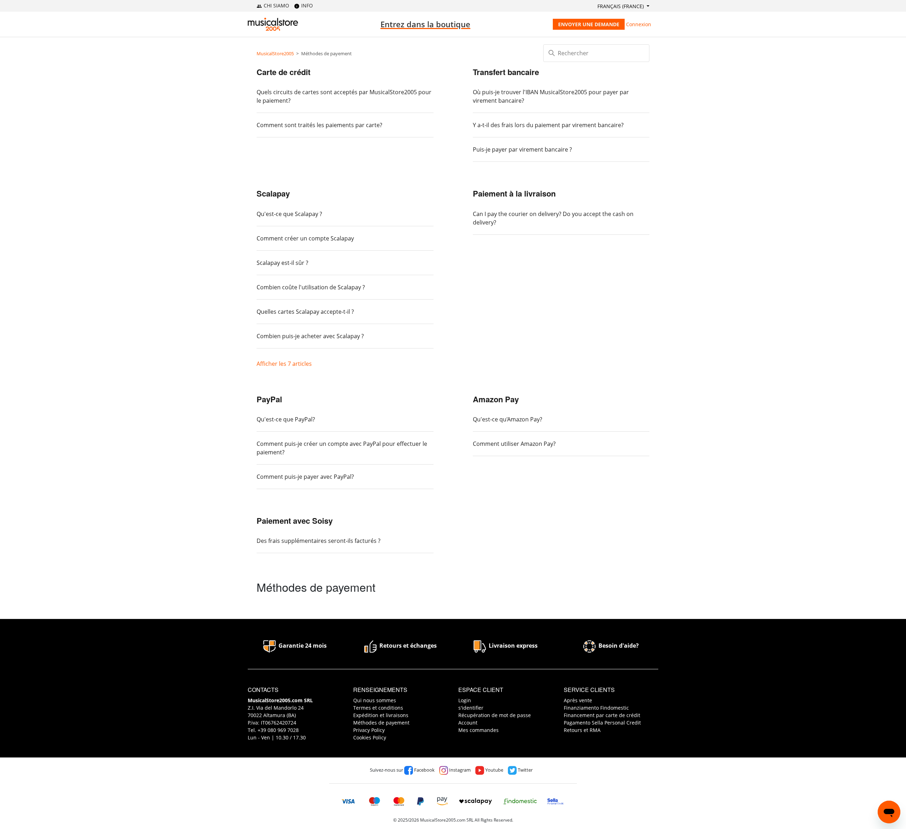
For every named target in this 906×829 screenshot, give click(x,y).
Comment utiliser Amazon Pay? (514, 444)
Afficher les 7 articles (284, 364)
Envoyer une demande (588, 24)
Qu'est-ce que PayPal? (286, 419)
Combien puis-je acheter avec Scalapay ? (310, 336)
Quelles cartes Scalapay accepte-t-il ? (305, 312)
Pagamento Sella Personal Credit (602, 722)
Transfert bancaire (506, 72)
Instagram (459, 770)
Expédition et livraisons (380, 715)
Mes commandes (478, 730)
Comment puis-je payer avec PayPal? (305, 477)
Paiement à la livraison (514, 193)
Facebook (424, 770)
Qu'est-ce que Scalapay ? (289, 214)
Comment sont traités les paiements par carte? (319, 125)
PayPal (269, 399)
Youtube (493, 770)
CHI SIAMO (275, 5)
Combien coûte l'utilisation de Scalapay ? (311, 287)
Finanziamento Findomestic (596, 707)
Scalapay (273, 193)
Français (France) (621, 6)
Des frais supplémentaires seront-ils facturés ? (318, 541)
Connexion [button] (638, 24)
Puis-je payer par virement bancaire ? (522, 149)
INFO (306, 5)
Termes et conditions (378, 707)
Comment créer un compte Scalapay (305, 238)
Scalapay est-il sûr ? (282, 263)
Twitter (525, 770)
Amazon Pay (496, 399)
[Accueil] (273, 24)
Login (464, 700)
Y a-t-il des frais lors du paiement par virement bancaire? (548, 125)
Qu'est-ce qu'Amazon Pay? (507, 419)
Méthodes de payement (381, 722)
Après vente (578, 700)
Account (467, 722)
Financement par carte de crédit (602, 715)
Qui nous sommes (374, 700)
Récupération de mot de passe (494, 715)
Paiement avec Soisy (295, 520)
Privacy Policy (369, 730)
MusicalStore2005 (275, 53)
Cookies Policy (369, 737)
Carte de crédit (283, 72)
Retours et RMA (582, 730)
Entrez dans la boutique (425, 24)
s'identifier (470, 707)
